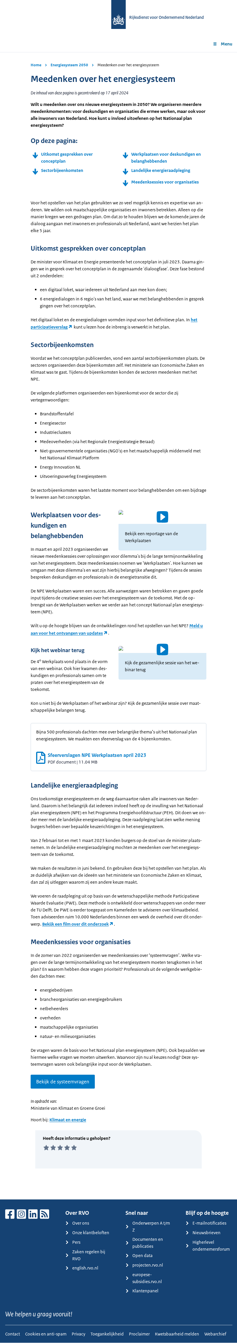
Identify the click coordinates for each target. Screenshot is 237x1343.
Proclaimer (139, 1334)
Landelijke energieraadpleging (160, 170)
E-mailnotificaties (209, 1223)
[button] (162, 517)
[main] (118, 625)
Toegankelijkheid (107, 1334)
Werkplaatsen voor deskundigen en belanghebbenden (166, 157)
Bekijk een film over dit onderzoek (75, 924)
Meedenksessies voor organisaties (165, 182)
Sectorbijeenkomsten (62, 170)
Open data (142, 1255)
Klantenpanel (145, 1291)
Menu (226, 44)
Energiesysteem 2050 (69, 65)
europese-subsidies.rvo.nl (147, 1278)
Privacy (78, 1334)
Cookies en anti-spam (45, 1334)
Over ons (80, 1223)
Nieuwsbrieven (206, 1232)
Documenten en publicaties (147, 1242)
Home (36, 65)
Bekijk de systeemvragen (62, 1081)
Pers (76, 1242)
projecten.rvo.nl (147, 1265)
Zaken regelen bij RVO (88, 1255)
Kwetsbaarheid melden (177, 1334)
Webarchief (215, 1334)
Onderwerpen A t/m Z (151, 1226)
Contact (12, 1334)
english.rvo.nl (85, 1268)
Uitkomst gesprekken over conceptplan (67, 157)
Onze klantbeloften (90, 1232)
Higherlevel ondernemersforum (211, 1245)
